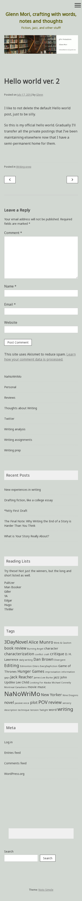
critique (57, 653)
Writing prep (23, 166)
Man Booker (12, 587)
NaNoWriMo (12, 376)
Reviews (9, 398)
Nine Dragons (70, 695)
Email (10, 304)
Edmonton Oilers (29, 666)
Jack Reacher (21, 676)
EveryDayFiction (48, 666)
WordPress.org (14, 774)
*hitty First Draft (15, 511)
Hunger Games (30, 671)
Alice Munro (41, 642)
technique (23, 710)
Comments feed (15, 763)
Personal (10, 387)
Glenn (39, 94)
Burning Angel (35, 648)
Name (10, 286)
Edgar (8, 600)
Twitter (9, 419)
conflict (39, 654)
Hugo (8, 605)
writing (65, 709)
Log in (8, 742)
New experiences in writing (22, 490)
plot (34, 702)
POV (43, 702)
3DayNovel (16, 642)
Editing (11, 665)
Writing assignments (18, 440)
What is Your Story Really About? (26, 536)
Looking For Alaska (40, 682)
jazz (57, 677)
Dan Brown (43, 659)
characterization (19, 653)
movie (32, 687)
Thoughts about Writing (20, 408)
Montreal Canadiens (15, 687)
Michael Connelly (61, 682)
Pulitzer (9, 583)
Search (8, 851)
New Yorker (51, 694)
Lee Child (22, 682)
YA (6, 596)
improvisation (53, 671)
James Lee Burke (43, 677)
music (41, 687)
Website (10, 322)
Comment (13, 232)
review (55, 702)
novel (9, 702)
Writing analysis (14, 429)
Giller (7, 592)
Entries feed (12, 753)
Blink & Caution (62, 642)
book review (15, 648)
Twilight (44, 710)
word (53, 709)
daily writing (26, 659)
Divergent (59, 659)
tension (34, 710)
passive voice (22, 703)
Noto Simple (45, 890)
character (51, 648)
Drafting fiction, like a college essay (28, 500)
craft (46, 654)
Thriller (8, 609)
